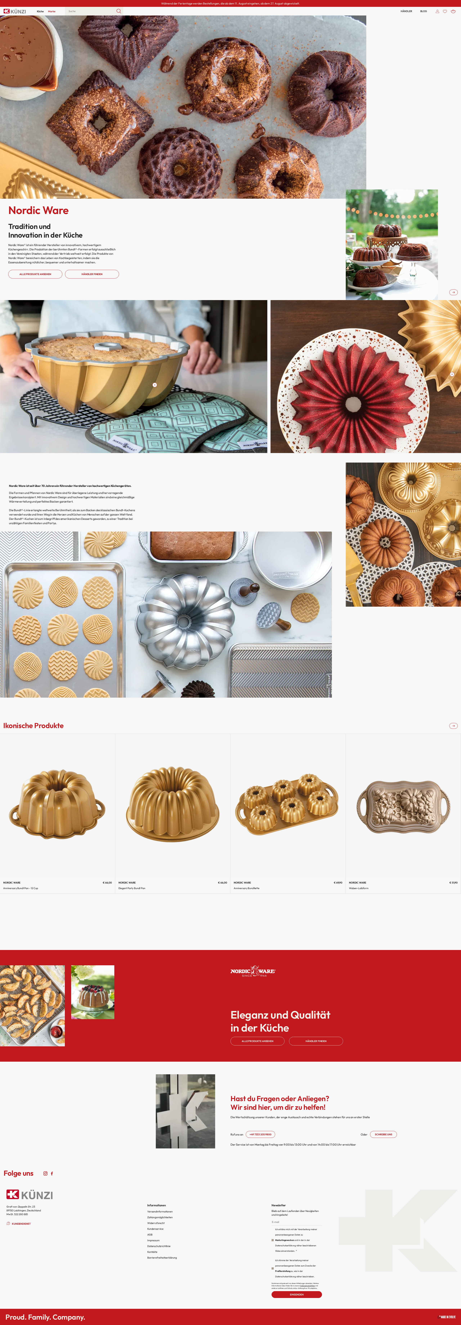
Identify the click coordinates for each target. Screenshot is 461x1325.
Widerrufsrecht (156, 1223)
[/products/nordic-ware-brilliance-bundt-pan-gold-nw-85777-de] (452, 374)
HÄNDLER (406, 11)
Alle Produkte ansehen (35, 274)
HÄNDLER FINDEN (316, 1041)
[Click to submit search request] (119, 11)
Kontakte (152, 1251)
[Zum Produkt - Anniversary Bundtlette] (288, 806)
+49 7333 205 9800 (260, 1134)
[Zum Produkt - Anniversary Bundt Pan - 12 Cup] (57, 806)
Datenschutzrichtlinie (159, 1246)
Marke (51, 11)
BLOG (423, 11)
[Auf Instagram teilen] (45, 1173)
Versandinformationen (160, 1211)
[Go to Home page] (15, 11)
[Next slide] (453, 292)
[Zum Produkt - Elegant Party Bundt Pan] (172, 806)
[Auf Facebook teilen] (52, 1173)
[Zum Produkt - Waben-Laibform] (403, 806)
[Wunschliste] (445, 11)
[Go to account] (437, 11)
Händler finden (92, 274)
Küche (40, 11)
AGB (150, 1234)
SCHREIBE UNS (383, 1134)
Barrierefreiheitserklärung (162, 1257)
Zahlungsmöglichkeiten (160, 1217)
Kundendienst (21, 1223)
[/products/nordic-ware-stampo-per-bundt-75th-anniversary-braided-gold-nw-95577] (154, 385)
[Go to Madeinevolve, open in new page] (447, 1317)
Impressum (153, 1240)
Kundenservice (155, 1228)
